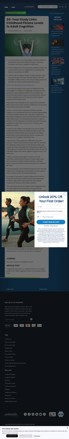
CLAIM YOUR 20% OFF (51, 222)
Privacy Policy (14, 433)
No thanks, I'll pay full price (51, 225)
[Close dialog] (65, 193)
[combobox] (39, 217)
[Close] (67, 428)
